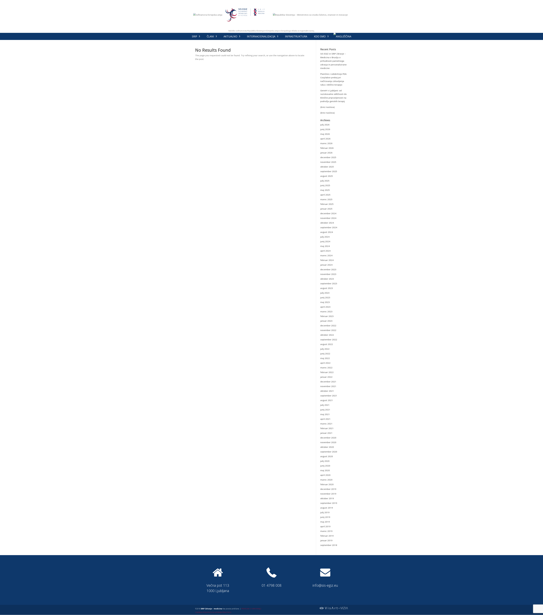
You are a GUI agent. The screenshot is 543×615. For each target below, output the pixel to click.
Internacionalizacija (261, 36)
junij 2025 (325, 185)
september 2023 (328, 283)
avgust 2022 (326, 344)
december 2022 (328, 325)
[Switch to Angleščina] (342, 36)
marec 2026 (326, 143)
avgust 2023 (326, 288)
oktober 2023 (327, 278)
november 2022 (328, 330)
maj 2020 (325, 470)
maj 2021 (325, 414)
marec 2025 (326, 199)
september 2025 (328, 171)
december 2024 (328, 213)
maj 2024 (325, 246)
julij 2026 (324, 124)
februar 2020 (327, 484)
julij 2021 (324, 404)
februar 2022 (327, 372)
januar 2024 (326, 264)
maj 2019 (325, 521)
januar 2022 (326, 376)
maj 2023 (325, 302)
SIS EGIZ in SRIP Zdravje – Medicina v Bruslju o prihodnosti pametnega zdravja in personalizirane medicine (333, 61)
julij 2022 (324, 348)
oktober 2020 (327, 447)
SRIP (194, 36)
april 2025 (325, 194)
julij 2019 (324, 512)
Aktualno (230, 36)
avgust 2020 (326, 456)
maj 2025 (325, 190)
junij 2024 (325, 241)
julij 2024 (324, 236)
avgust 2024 (326, 232)
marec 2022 (326, 367)
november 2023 (328, 274)
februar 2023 (327, 316)
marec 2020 (326, 479)
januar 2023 (326, 320)
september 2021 (328, 395)
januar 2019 (326, 540)
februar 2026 (327, 148)
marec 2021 (326, 423)
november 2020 (328, 442)
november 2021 (328, 386)
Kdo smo (320, 36)
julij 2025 (324, 180)
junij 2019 (325, 517)
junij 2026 (325, 129)
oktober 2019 (327, 498)
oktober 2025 (327, 166)
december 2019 (328, 489)
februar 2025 (327, 204)
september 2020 (328, 451)
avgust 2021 (326, 400)
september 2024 (328, 227)
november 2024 (328, 218)
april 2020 (325, 475)
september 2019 (328, 503)
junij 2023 (325, 297)
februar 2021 (327, 428)
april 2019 (325, 526)
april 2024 (325, 250)
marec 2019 (326, 531)
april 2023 (325, 306)
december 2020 (328, 437)
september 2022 (328, 339)
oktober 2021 (327, 390)
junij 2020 (325, 465)
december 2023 (328, 269)
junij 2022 (325, 353)
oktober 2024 (327, 222)
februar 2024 (327, 260)
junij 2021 (325, 409)
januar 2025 (326, 208)
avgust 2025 (326, 176)
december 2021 (328, 381)
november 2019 (328, 493)
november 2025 (328, 162)
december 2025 (328, 157)
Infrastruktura (296, 36)
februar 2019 (327, 535)
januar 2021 (326, 433)
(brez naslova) (327, 107)
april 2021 (325, 419)
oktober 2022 (327, 334)
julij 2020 (324, 461)
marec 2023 (326, 311)
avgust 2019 (326, 507)
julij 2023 (324, 292)
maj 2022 (325, 358)
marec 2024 (326, 255)
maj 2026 (325, 134)
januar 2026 (326, 152)
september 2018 (328, 545)
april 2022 (325, 362)
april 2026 (325, 138)
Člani (210, 36)
